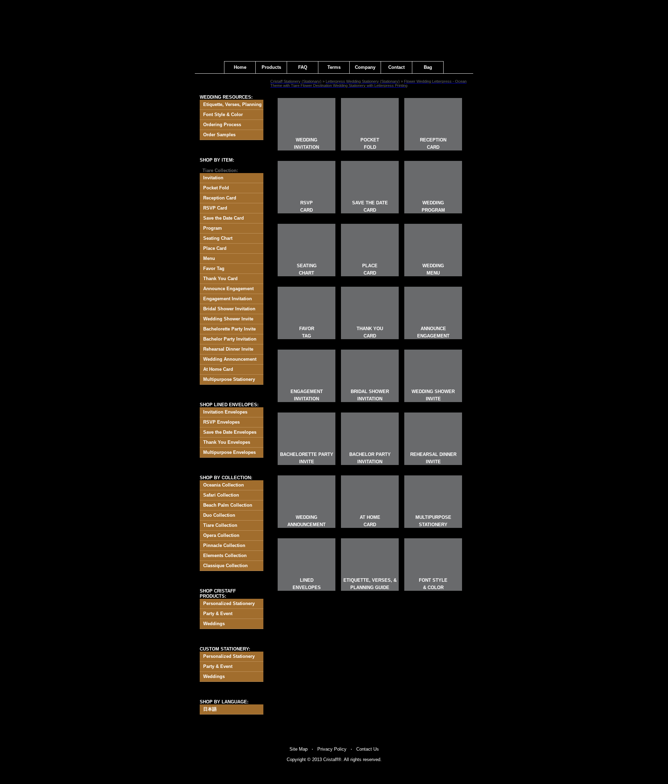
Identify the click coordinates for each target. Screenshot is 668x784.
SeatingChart (307, 269)
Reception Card (219, 198)
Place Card (214, 248)
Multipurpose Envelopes (229, 452)
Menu (209, 258)
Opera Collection (221, 535)
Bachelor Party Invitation (229, 339)
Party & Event (217, 613)
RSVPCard (306, 206)
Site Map (298, 749)
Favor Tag (213, 268)
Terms (334, 67)
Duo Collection (219, 515)
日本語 (210, 709)
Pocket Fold (216, 187)
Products (271, 67)
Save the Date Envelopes (229, 432)
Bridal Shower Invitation (229, 308)
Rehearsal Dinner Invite (228, 349)
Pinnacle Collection (224, 545)
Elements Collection (225, 555)
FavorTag (306, 332)
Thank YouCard (370, 332)
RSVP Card (215, 208)
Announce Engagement (228, 288)
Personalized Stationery (229, 603)
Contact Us (367, 749)
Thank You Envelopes (226, 442)
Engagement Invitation (227, 298)
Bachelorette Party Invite (229, 329)
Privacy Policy (332, 749)
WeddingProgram (433, 206)
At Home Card (218, 369)
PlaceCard (369, 269)
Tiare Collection (220, 525)
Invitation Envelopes (225, 412)
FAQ (302, 67)
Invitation (213, 177)
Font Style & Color (223, 114)
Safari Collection (221, 495)
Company (365, 67)
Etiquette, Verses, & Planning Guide (370, 584)
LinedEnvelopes (307, 584)
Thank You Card (220, 278)
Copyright (296, 759)
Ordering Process (222, 124)
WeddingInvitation (306, 143)
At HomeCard (370, 521)
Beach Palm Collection (227, 505)
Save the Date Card (223, 218)
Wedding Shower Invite (228, 318)
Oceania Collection (223, 485)
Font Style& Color (433, 584)
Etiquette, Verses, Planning (232, 104)
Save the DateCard (370, 206)
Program (212, 228)
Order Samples (219, 134)
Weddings (214, 623)
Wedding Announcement (229, 359)
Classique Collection (225, 565)
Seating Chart (217, 238)
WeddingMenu (433, 269)
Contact (396, 67)
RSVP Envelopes (221, 422)
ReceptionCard (433, 143)
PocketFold (369, 143)
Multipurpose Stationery (229, 379)
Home (240, 67)
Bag (428, 67)
